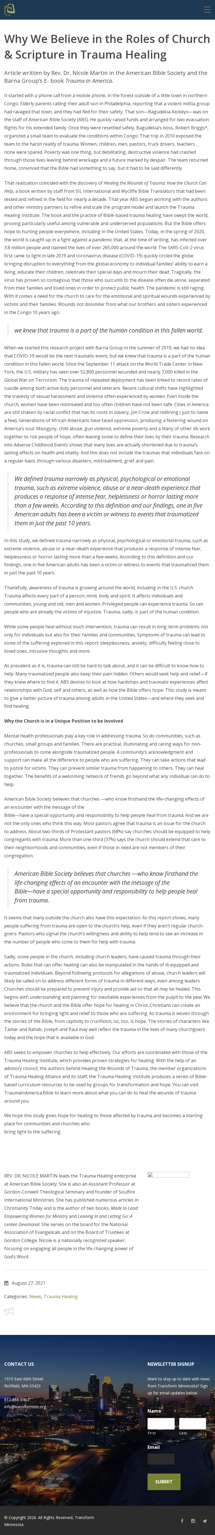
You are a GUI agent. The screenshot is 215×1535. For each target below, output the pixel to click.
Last (183, 1432)
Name (154, 1411)
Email (154, 1447)
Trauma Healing (61, 1296)
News (35, 1296)
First (152, 1432)
